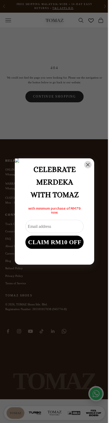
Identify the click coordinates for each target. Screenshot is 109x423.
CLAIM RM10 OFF (54, 242)
